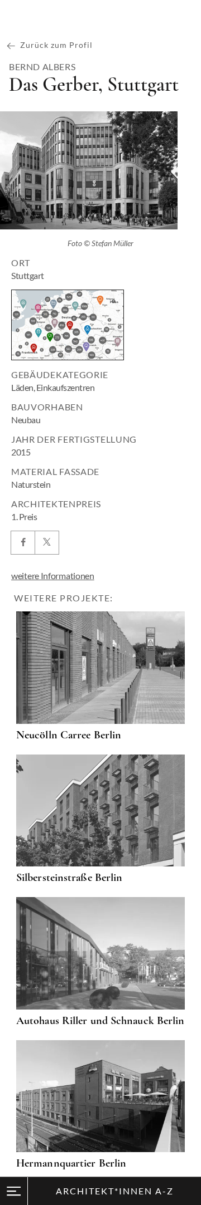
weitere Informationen (52, 575)
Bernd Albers (42, 66)
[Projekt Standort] (67, 325)
